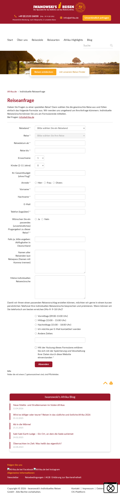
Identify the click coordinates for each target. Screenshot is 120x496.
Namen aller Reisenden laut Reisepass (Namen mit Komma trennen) (19, 257)
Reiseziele (37, 40)
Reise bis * (25, 150)
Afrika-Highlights (73, 40)
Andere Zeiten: (45, 333)
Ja (39, 219)
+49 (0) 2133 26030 (28, 16)
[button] (111, 487)
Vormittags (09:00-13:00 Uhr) (53, 316)
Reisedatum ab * (22, 143)
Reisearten (53, 40)
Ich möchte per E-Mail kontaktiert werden (59, 329)
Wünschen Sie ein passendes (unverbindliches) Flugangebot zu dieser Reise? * (19, 226)
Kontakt (75, 488)
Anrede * (25, 183)
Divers (59, 183)
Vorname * (25, 189)
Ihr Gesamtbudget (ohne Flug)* (21, 175)
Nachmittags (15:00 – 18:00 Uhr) (54, 325)
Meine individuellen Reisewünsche (20, 280)
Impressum (88, 488)
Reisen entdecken (43, 72)
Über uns (22, 40)
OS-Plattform (78, 492)
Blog (89, 40)
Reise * (27, 136)
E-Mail (27, 204)
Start (10, 40)
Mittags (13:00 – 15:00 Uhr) (52, 320)
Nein (46, 219)
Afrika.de (12, 91)
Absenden (43, 364)
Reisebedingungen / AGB (37, 477)
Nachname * (24, 197)
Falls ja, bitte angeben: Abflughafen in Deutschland (19, 242)
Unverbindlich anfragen (97, 18)
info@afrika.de (71, 18)
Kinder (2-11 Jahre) (20, 165)
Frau (49, 183)
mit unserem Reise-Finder (72, 72)
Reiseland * (24, 128)
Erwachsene (24, 158)
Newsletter (13, 477)
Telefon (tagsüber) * (20, 212)
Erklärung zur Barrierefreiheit (66, 477)
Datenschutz (103, 488)
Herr (40, 183)
